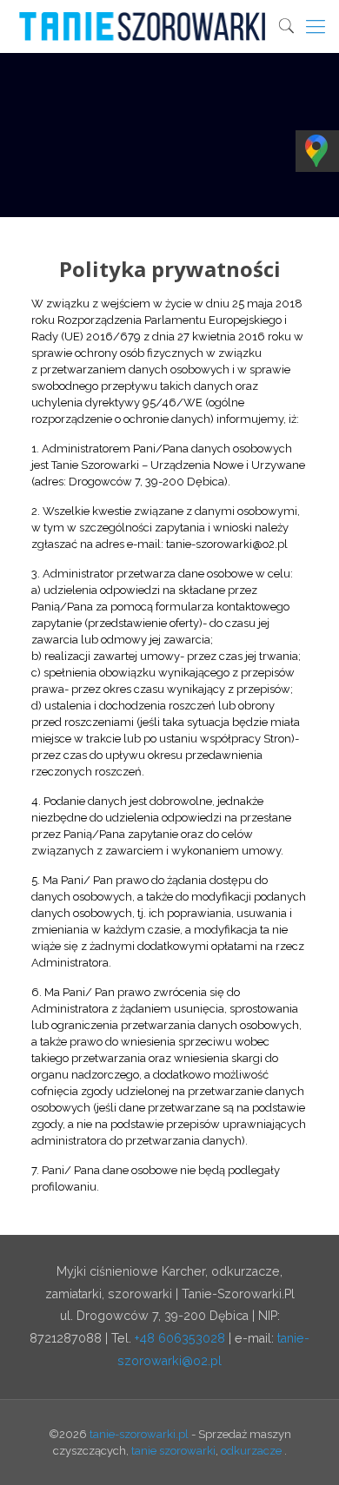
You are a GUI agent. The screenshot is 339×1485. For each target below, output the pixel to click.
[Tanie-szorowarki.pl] (172, 26)
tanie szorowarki (173, 1450)
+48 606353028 (180, 1338)
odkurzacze (251, 1450)
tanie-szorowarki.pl (139, 1434)
